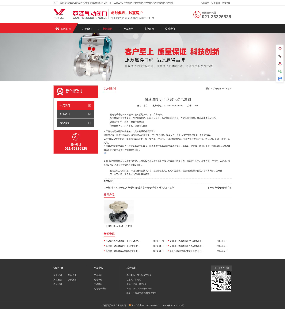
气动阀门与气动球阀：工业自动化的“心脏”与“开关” (123, 241)
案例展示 (205, 2)
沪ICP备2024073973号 (173, 305)
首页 (208, 88)
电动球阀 (98, 279)
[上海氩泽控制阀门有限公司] (80, 18)
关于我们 (87, 28)
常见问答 (65, 123)
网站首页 (66, 28)
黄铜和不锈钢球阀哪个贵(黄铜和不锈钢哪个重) (187, 246)
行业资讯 (65, 114)
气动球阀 (98, 275)
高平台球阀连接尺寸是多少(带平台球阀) (187, 251)
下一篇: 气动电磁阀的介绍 (220, 187)
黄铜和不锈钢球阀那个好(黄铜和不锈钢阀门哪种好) (187, 241)
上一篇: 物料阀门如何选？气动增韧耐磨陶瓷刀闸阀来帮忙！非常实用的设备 (139, 187)
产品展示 (128, 28)
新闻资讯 (107, 28)
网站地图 (226, 2)
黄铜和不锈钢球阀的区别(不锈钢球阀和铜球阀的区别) (123, 246)
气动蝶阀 (98, 284)
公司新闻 (65, 105)
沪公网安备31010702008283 (144, 305)
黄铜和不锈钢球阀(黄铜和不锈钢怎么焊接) (123, 251)
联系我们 (215, 2)
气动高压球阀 (100, 288)
